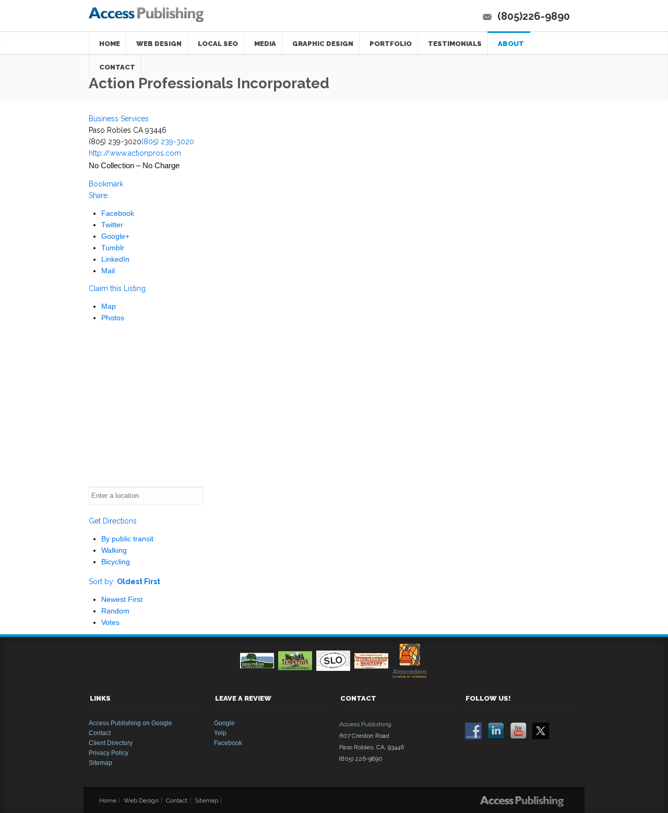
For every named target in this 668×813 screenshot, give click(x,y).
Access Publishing (365, 724)
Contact (100, 733)
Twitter (112, 224)
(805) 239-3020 (167, 141)
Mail (108, 270)
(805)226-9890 (533, 16)
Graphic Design (322, 44)
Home (109, 44)
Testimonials (455, 44)
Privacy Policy (108, 753)
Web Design (159, 44)
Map (108, 306)
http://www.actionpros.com (135, 153)
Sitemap (100, 762)
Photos (112, 317)
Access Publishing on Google (130, 723)
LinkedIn (115, 259)
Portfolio (390, 44)
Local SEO (218, 44)
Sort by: (124, 581)
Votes (110, 622)
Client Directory (111, 743)
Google (224, 723)
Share (98, 195)
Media (265, 44)
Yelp (220, 733)
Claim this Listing (117, 288)
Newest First (121, 599)
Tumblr (112, 247)
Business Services (119, 118)
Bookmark (106, 184)
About (511, 44)
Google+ (115, 236)
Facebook (117, 213)
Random (115, 611)
